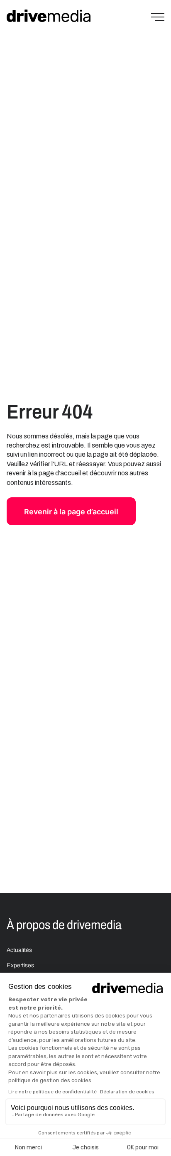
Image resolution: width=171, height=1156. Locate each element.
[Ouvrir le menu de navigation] (157, 17)
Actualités (19, 950)
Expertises (20, 965)
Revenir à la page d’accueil (71, 511)
